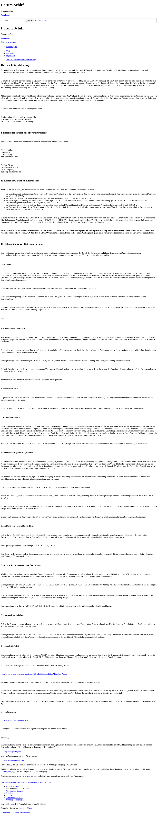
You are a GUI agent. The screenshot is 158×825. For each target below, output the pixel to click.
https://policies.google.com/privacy (14, 720)
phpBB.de (28, 808)
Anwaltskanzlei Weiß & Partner (39, 782)
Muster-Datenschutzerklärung (12, 782)
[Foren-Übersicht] (8, 42)
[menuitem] (8, 51)
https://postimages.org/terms (12, 751)
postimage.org (6, 771)
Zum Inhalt (5, 15)
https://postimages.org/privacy (12, 760)
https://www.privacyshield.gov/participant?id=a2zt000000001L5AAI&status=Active (34, 674)
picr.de (27, 776)
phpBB (14, 804)
